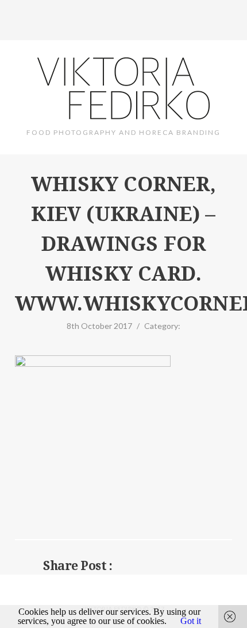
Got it (190, 621)
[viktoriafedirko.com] (123, 89)
